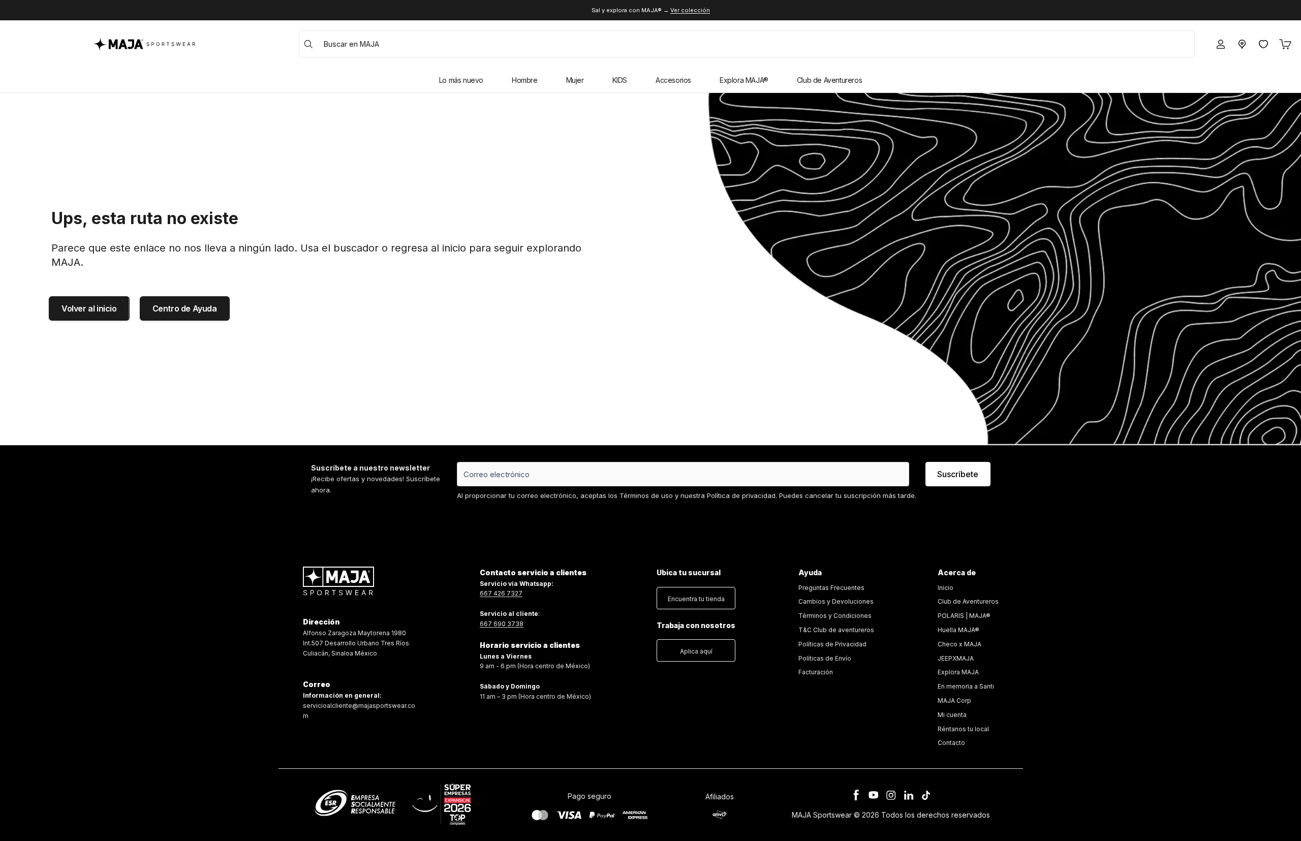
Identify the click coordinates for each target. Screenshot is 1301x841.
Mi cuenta (952, 715)
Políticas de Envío (824, 658)
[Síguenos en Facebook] (856, 795)
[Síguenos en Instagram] (890, 795)
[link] (836, 630)
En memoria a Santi (966, 686)
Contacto (951, 742)
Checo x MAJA (959, 644)
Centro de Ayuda (184, 308)
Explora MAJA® (744, 80)
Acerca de (957, 572)
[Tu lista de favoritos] (1263, 44)
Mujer (575, 80)
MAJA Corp (954, 700)
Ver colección (690, 10)
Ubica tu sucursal (689, 572)
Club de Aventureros (829, 80)
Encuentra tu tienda (696, 599)
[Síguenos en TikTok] (926, 795)
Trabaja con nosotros (696, 625)
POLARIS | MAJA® (964, 615)
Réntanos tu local (963, 729)
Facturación (815, 672)
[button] (696, 596)
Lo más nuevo (461, 80)
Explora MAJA (958, 672)
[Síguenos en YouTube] (873, 795)
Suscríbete (957, 474)
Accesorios (673, 80)
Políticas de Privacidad (832, 644)
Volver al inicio (89, 308)
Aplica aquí (696, 651)
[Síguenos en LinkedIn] (908, 795)
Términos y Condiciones (835, 615)
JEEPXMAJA (956, 658)
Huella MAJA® (958, 630)
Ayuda (810, 572)
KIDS (619, 80)
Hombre (525, 80)
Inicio (945, 587)
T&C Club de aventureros (836, 630)
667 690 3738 (501, 624)
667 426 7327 (501, 593)
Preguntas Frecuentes (831, 587)
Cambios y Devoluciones (836, 601)
